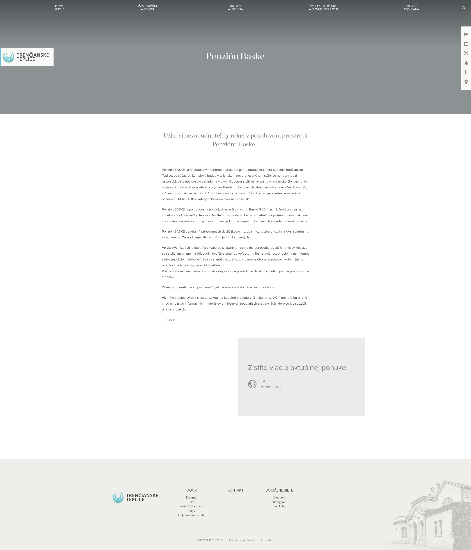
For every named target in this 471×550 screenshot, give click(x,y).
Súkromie (266, 540)
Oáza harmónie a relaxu (148, 8)
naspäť (171, 320)
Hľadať (463, 7)
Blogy (191, 511)
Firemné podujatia (411, 8)
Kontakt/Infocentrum (191, 506)
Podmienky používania (241, 540)
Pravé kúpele (59, 8)
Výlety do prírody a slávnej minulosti (323, 8)
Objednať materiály (191, 515)
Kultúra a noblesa (235, 8)
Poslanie (191, 497)
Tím (191, 502)
